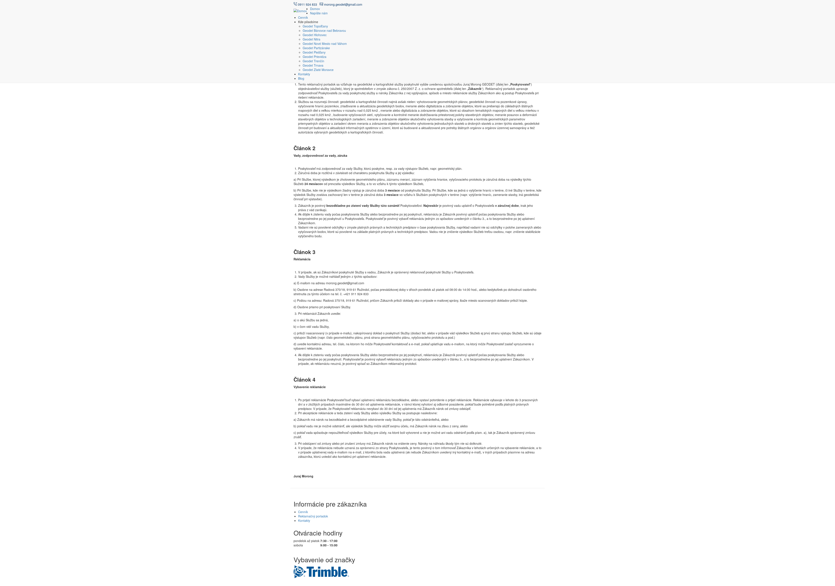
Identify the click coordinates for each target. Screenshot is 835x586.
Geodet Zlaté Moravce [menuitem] (318, 69)
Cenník (303, 512)
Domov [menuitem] (315, 9)
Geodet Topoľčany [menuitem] (315, 26)
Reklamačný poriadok (313, 516)
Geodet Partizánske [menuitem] (316, 48)
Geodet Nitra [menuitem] (311, 39)
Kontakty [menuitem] (304, 74)
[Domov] (302, 10)
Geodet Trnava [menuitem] (313, 65)
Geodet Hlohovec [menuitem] (315, 35)
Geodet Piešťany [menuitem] (314, 52)
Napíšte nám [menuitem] (319, 13)
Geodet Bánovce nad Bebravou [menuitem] (324, 30)
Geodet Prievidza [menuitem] (314, 56)
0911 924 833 (308, 4)
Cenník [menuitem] (303, 17)
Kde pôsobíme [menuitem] (308, 22)
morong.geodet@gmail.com (342, 4)
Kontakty (304, 520)
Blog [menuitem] (301, 78)
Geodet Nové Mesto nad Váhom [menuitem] (325, 43)
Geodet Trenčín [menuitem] (313, 61)
